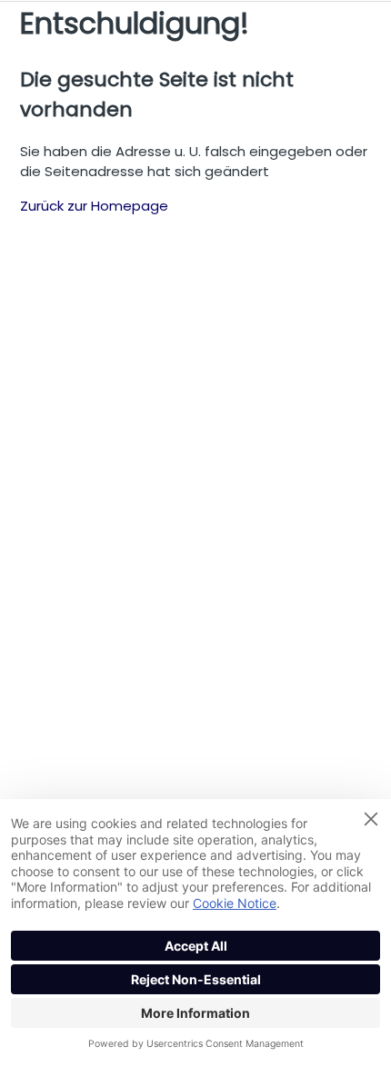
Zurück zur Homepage (94, 205)
